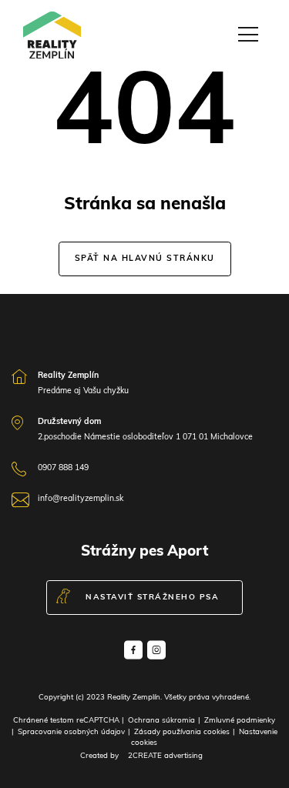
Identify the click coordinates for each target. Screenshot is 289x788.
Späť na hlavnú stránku (145, 259)
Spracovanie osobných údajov (71, 732)
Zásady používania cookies (182, 732)
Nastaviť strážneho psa (152, 597)
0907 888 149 (63, 468)
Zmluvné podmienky (239, 720)
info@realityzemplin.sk (80, 499)
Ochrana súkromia (161, 720)
